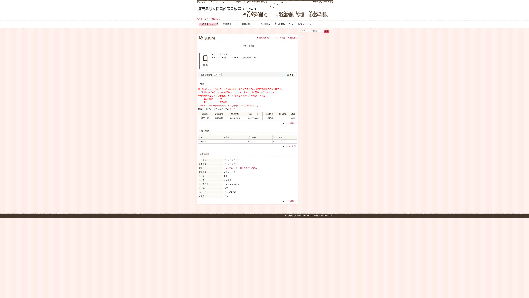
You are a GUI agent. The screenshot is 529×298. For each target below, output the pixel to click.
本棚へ (292, 75)
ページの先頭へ (291, 123)
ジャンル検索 (280, 38)
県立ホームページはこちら (208, 19)
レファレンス (304, 24)
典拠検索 (293, 38)
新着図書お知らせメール (211, 75)
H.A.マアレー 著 (230, 168)
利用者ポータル (285, 24)
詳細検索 (227, 24)
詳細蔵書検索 (264, 38)
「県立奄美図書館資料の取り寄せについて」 (227, 105)
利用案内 (265, 24)
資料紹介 (246, 24)
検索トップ (207, 24)
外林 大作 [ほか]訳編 (248, 168)
